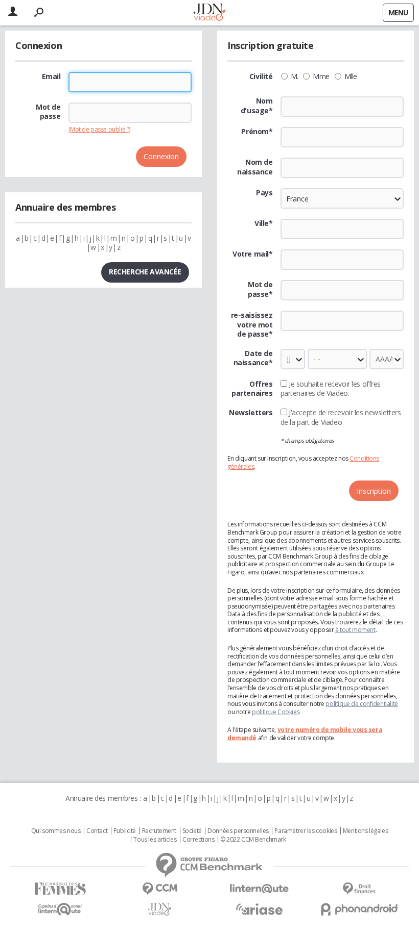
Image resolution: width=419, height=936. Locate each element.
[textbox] (342, 229)
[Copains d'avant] (60, 909)
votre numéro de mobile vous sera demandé (304, 733)
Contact (96, 830)
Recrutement (159, 830)
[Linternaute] (259, 889)
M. (294, 76)
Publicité (124, 830)
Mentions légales (365, 830)
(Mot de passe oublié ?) (99, 129)
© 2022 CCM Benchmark (253, 839)
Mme (321, 76)
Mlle (350, 76)
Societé (192, 830)
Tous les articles (154, 839)
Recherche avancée (145, 271)
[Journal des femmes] (60, 888)
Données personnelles (238, 830)
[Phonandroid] (359, 909)
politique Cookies (275, 711)
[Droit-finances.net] (359, 888)
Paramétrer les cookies (305, 830)
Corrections (198, 839)
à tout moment (355, 629)
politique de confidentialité (361, 703)
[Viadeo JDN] (160, 909)
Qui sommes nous (56, 830)
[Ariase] (259, 909)
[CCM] (160, 888)
